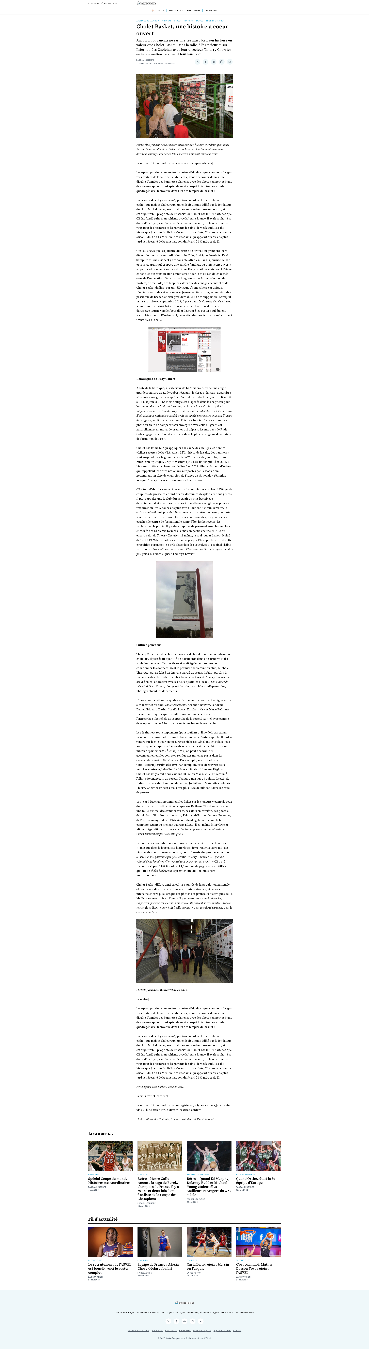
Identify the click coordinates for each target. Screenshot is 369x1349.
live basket (171, 1330)
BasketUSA (185, 1330)
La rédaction (95, 1277)
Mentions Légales (202, 1330)
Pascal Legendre (145, 60)
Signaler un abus (222, 1330)
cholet (177, 21)
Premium (166, 21)
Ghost (200, 1338)
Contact (237, 1330)
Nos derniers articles (138, 1330)
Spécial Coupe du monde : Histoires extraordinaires (109, 1181)
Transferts (211, 10)
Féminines (143, 1260)
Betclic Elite (176, 10)
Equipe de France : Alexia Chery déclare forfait (158, 1266)
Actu (161, 10)
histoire (189, 21)
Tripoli (208, 1338)
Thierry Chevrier (215, 21)
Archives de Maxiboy (147, 21)
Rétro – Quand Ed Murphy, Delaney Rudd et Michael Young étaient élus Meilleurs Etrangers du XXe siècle (209, 1187)
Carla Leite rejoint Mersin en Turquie (208, 1266)
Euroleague (193, 10)
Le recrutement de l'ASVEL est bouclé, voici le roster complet (109, 1268)
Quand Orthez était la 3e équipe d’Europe (255, 1181)
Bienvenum (157, 1330)
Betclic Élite (95, 1260)
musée (199, 21)
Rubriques (93, 1174)
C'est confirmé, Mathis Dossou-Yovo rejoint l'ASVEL (254, 1268)
